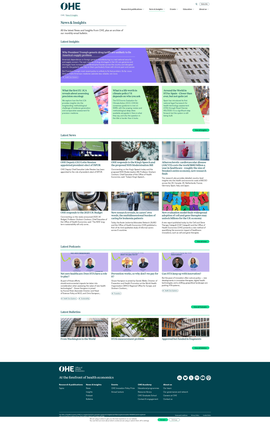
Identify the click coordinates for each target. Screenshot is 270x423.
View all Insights (201, 130)
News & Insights (156, 9)
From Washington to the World (78, 339)
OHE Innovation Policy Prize (123, 388)
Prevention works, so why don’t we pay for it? (134, 275)
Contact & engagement (148, 399)
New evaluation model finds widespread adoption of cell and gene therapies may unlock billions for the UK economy (184, 215)
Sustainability (85, 298)
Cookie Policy (207, 415)
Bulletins (89, 399)
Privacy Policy (195, 415)
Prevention (117, 293)
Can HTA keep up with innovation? (181, 273)
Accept (162, 420)
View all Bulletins (201, 348)
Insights (89, 392)
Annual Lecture (117, 392)
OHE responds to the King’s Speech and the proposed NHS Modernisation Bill (133, 163)
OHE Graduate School (147, 395)
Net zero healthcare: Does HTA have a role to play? (84, 275)
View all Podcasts (200, 307)
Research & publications (131, 9)
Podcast (89, 395)
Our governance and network (175, 392)
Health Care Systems (69, 298)
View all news (202, 241)
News (88, 388)
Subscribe (204, 4)
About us (203, 9)
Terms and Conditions (181, 415)
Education (187, 9)
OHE (62, 15)
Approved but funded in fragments (181, 339)
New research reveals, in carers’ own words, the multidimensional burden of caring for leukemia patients (133, 215)
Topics (61, 388)
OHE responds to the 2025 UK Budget (82, 212)
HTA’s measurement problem (127, 339)
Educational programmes (148, 388)
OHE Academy (145, 384)
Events (173, 9)
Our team (167, 388)
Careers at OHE (170, 395)
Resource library (145, 392)
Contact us (167, 399)
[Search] (196, 4)
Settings (174, 420)
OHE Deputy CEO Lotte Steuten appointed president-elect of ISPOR (81, 163)
